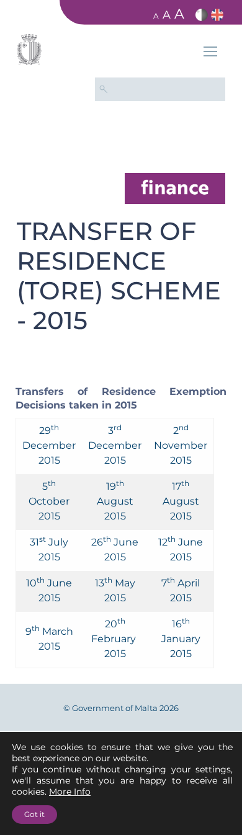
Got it (34, 814)
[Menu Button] (210, 53)
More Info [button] (70, 791)
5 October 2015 (49, 501)
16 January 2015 (180, 639)
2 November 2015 (180, 445)
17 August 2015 (181, 501)
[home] (175, 187)
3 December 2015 (114, 445)
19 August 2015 (115, 501)
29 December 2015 (49, 445)
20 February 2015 (114, 639)
